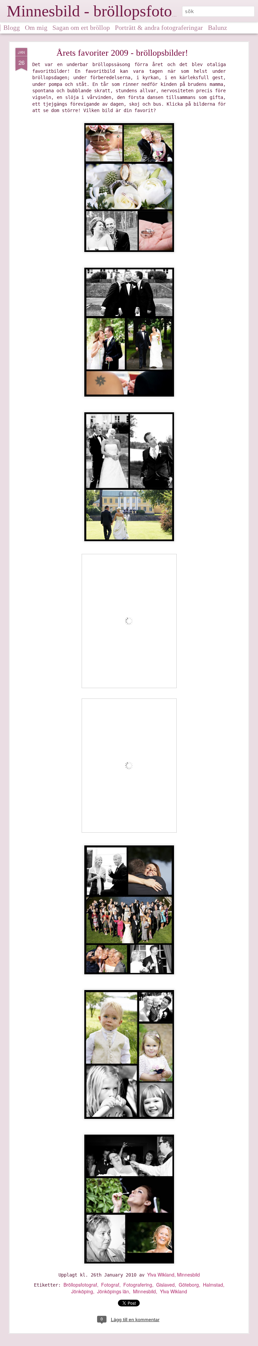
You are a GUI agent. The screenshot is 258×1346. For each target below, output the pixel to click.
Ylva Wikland (173, 1291)
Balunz (217, 27)
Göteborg (189, 1284)
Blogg (11, 27)
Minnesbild (144, 1291)
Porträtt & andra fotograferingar (159, 27)
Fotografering (137, 1284)
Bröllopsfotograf (80, 1284)
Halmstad (213, 1284)
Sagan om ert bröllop (81, 27)
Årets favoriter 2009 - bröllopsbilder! (122, 53)
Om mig (36, 27)
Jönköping (82, 1291)
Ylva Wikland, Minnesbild (173, 1274)
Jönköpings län (113, 1291)
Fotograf (110, 1284)
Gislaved (165, 1284)
